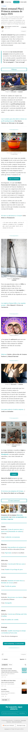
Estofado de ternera (7, 583)
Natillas (4, 616)
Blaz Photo (13, 384)
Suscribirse (16, 2)
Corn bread (11, 564)
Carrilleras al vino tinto (8, 680)
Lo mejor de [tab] (4, 664)
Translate (4, 6)
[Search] (25, 664)
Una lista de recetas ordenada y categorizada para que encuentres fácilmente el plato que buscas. (9, 671)
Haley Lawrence (16, 444)
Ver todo (4, 700)
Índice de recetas (6, 669)
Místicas (3, 354)
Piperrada (8, 553)
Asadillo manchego (13, 631)
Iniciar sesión (23, 2)
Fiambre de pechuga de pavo (14, 569)
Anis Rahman (16, 278)
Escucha (24, 27)
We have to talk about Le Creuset (11, 215)
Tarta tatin (13, 633)
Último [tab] (10, 664)
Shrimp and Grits (21, 614)
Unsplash (20, 91)
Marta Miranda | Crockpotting (12, 26)
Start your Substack (9, 725)
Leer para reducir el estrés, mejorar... (12, 409)
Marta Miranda (10, 684)
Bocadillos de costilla (11, 619)
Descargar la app (21, 725)
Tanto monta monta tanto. (7, 682)
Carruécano (11, 614)
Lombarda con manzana (12, 537)
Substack (7, 729)
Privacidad (23, 720)
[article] (14, 673)
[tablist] (7, 664)
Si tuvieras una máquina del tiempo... (12, 491)
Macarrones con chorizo (15, 597)
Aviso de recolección (17, 721)
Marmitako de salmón (15, 531)
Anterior (6, 659)
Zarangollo (8, 603)
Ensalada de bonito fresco (16, 580)
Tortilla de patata (10, 586)
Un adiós (3, 689)
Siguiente (22, 659)
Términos (8, 721)
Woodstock (4, 454)
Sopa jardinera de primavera (16, 547)
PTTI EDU (13, 91)
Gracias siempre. (5, 691)
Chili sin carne (20, 564)
